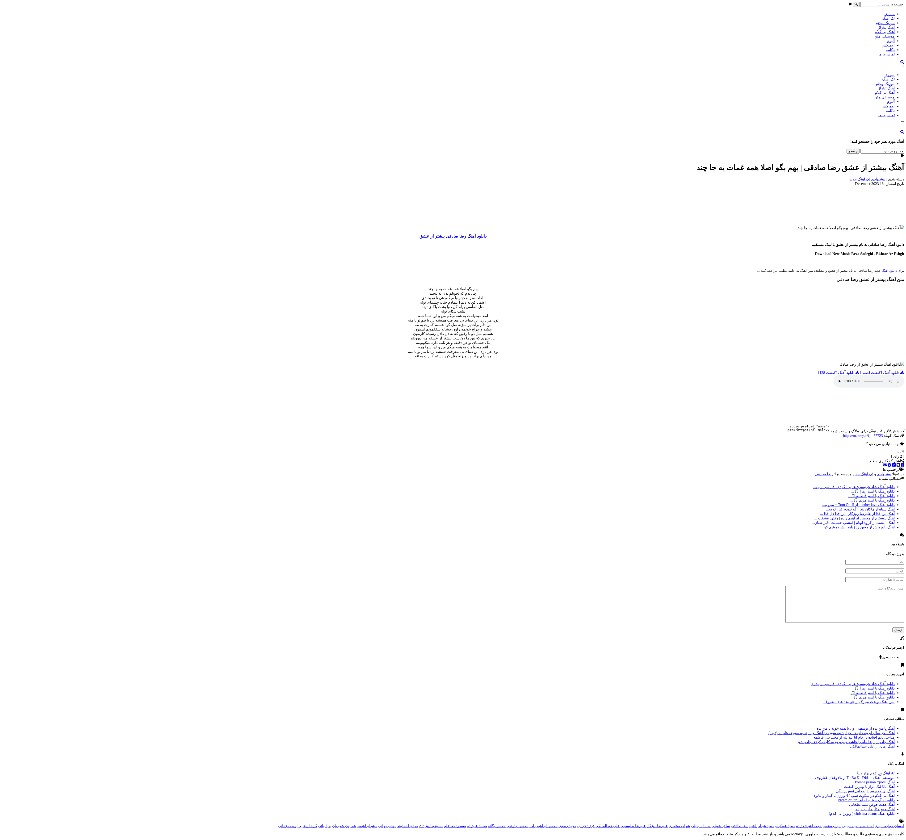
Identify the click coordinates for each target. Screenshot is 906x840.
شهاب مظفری (679, 826)
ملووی (890, 14)
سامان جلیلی (701, 826)
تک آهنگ (888, 18)
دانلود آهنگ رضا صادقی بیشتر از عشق (453, 236)
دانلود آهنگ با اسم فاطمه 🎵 (873, 693)
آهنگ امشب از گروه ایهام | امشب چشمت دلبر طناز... (853, 523)
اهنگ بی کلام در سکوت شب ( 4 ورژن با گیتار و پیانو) (854, 796)
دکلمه (890, 50)
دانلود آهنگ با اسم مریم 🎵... (872, 500)
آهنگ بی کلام (885, 32)
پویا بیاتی (324, 826)
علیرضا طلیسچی (633, 826)
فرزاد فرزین (586, 826)
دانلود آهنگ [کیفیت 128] (837, 373)
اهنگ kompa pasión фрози (875, 782)
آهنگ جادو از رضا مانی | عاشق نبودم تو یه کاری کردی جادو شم (846, 742)
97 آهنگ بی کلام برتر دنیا (876, 773)
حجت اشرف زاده (809, 826)
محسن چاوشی (517, 826)
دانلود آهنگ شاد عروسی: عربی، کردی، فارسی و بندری (853, 684)
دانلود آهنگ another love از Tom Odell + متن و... (858, 505)
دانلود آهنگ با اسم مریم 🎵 (874, 697)
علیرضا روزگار (657, 826)
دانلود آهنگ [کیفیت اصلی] (880, 373)
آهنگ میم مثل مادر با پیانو (875, 809)
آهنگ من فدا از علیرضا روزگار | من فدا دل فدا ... (857, 514)
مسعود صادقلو (455, 826)
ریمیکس (888, 45)
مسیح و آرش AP (431, 826)
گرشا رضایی (307, 826)
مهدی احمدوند (407, 826)
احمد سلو (867, 826)
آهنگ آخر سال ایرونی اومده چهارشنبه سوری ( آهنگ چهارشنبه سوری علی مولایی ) (831, 733)
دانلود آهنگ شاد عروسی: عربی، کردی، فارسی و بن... (854, 487)
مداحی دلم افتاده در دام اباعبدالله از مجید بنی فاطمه (854, 737)
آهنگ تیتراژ (886, 27)
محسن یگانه (497, 826)
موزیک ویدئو (885, 23)
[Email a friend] (885, 465)
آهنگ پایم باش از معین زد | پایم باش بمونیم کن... (858, 527)
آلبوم (891, 41)
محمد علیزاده (477, 826)
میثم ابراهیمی (367, 826)
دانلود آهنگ (889, 270)
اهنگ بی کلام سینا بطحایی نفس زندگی (865, 791)
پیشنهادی (878, 179)
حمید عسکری (785, 826)
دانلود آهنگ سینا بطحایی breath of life (866, 800)
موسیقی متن (884, 36)
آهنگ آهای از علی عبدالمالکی (872, 746)
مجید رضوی (567, 826)
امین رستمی (832, 826)
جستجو (853, 151)
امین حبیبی (850, 826)
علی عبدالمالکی (608, 826)
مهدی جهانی (387, 826)
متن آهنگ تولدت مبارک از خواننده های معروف (859, 702)
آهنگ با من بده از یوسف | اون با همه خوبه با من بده (856, 728)
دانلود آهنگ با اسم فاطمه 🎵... (871, 496)
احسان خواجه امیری (889, 826)
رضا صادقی (824, 474)
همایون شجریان (344, 826)
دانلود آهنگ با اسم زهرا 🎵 (874, 688)
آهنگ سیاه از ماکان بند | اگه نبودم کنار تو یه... (860, 509)
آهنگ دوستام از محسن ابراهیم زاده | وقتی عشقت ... (854, 518)
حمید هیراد (766, 826)
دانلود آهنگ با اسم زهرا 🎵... (873, 491)
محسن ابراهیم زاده (543, 826)
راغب (753, 826)
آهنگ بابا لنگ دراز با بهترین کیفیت (869, 787)
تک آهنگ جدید (860, 179)
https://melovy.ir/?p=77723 (863, 436)
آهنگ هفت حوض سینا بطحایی (872, 804)
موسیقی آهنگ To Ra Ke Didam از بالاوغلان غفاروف (855, 778)
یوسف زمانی (288, 826)
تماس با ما (886, 54)
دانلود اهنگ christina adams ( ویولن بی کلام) (862, 813)
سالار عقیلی (721, 826)
